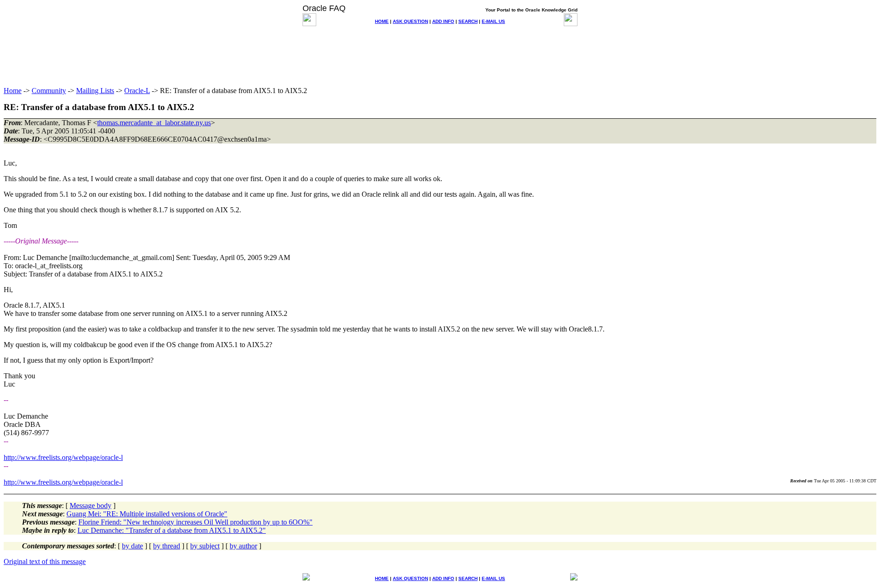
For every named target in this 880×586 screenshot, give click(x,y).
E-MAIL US (493, 21)
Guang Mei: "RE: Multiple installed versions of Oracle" (146, 514)
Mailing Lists (95, 90)
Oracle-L (137, 90)
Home (13, 90)
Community (49, 90)
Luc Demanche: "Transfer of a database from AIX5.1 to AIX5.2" (171, 530)
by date (132, 546)
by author (243, 546)
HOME (382, 21)
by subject (205, 546)
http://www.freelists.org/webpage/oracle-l (63, 457)
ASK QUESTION (410, 21)
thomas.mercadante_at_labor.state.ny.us (154, 123)
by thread (166, 546)
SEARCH (468, 21)
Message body (90, 505)
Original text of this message (45, 561)
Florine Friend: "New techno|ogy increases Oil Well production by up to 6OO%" (195, 522)
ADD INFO (443, 21)
